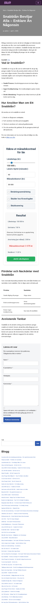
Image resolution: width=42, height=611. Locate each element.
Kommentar (7, 384)
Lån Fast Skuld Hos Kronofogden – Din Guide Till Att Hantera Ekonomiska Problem (21, 553)
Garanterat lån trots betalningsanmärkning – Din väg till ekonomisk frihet (18, 457)
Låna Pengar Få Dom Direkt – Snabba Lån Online (13, 588)
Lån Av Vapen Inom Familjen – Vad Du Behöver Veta (13, 543)
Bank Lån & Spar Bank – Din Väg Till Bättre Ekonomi (13, 570)
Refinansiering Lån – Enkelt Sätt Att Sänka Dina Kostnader (15, 516)
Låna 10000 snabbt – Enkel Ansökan (10, 494)
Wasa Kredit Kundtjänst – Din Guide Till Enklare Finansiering (15, 540)
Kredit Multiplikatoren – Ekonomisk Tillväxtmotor (12, 524)
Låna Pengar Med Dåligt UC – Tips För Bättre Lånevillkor (14, 476)
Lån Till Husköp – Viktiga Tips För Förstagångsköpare (14, 594)
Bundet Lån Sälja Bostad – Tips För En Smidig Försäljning (15, 500)
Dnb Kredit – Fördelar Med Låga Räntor (10, 551)
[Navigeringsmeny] (38, 2)
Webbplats (6, 376)
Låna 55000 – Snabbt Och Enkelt (9, 572)
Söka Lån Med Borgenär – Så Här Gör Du (11, 465)
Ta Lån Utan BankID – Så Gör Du (9, 562)
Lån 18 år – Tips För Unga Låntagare (10, 518)
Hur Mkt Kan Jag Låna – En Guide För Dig (11, 564)
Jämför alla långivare (21, 259)
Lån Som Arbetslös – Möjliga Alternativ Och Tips (12, 575)
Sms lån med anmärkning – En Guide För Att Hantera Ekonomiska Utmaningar (19, 510)
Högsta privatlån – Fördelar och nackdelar (11, 459)
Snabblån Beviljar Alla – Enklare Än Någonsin (12, 580)
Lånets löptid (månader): (17, 169)
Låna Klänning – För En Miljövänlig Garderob (11, 596)
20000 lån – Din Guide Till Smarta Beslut (10, 521)
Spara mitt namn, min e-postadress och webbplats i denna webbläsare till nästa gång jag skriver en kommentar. (19, 413)
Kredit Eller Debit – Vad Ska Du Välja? (10, 529)
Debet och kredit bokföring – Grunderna (10, 545)
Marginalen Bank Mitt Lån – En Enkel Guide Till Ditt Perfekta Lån (16, 502)
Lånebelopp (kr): (14, 159)
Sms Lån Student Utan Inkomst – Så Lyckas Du (12, 578)
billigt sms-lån (10, 137)
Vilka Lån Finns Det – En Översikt (9, 586)
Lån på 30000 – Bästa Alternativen (9, 537)
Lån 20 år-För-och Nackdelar (8, 532)
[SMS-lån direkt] (7, 2)
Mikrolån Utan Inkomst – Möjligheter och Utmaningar (13, 535)
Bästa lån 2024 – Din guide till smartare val (11, 492)
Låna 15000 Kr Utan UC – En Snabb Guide (11, 583)
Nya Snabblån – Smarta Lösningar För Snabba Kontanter (14, 556)
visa (8, 60)
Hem (4, 10)
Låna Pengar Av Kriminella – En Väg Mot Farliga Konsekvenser (16, 559)
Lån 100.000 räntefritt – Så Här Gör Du (10, 470)
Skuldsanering (17, 206)
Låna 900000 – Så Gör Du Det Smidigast (11, 599)
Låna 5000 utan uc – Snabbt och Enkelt (10, 486)
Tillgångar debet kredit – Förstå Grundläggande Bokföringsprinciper (17, 567)
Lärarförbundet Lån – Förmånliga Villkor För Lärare (13, 462)
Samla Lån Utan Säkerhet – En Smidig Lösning (12, 484)
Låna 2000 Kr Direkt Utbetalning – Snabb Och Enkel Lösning (15, 467)
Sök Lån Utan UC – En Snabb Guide (10, 548)
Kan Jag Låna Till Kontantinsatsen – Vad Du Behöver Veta (15, 602)
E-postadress (8, 368)
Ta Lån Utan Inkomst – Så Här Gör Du (10, 478)
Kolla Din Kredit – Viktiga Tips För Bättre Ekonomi (13, 497)
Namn (5, 360)
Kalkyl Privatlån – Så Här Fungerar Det (10, 473)
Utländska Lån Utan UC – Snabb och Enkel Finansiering (14, 513)
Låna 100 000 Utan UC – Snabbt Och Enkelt (11, 527)
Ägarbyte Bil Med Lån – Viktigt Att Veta (10, 508)
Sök (2, 440)
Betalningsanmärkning (20, 192)
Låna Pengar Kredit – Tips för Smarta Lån (11, 481)
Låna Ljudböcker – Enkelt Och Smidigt (10, 591)
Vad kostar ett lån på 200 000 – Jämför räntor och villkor (14, 489)
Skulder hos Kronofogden (22, 199)
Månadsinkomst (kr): (16, 179)
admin (7, 31)
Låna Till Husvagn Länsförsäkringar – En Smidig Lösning (14, 505)
